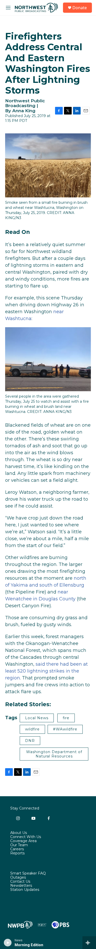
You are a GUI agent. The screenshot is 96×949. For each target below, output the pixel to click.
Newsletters (21, 886)
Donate (79, 7)
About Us (18, 833)
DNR (30, 740)
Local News (36, 718)
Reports (17, 853)
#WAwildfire (65, 729)
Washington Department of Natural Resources (54, 754)
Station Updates (24, 890)
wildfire (32, 729)
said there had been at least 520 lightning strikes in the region (46, 671)
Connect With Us (25, 837)
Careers (17, 849)
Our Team (19, 845)
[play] (8, 942)
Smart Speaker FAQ (28, 873)
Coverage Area (23, 841)
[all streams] (89, 942)
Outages (18, 878)
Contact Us (20, 882)
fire (66, 718)
